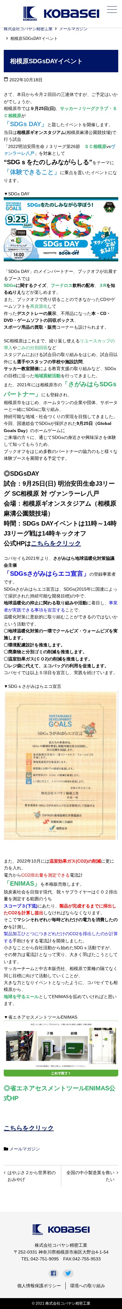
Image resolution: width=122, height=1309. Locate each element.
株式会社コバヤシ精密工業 (28, 28)
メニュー (112, 9)
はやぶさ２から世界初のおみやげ (32, 1176)
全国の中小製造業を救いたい (90, 1176)
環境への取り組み (87, 1285)
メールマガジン (73, 28)
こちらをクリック (56, 543)
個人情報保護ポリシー (39, 1285)
